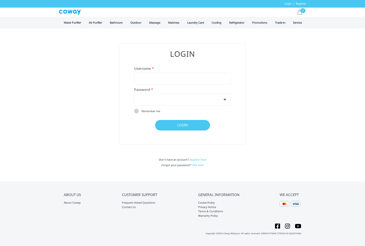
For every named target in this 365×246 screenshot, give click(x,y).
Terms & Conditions (210, 211)
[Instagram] (287, 226)
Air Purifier (95, 22)
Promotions (259, 22)
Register (301, 3)
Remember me (151, 111)
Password (142, 90)
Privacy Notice (207, 207)
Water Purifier (72, 22)
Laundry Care (195, 22)
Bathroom (116, 22)
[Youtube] (298, 226)
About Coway (72, 202)
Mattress (173, 22)
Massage (154, 22)
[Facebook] (277, 226)
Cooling (216, 22)
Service (297, 22)
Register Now (197, 159)
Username (142, 69)
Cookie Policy (206, 202)
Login (287, 3)
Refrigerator (236, 22)
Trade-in (280, 22)
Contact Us (129, 207)
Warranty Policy (208, 216)
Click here (198, 165)
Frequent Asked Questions (138, 202)
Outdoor (135, 22)
